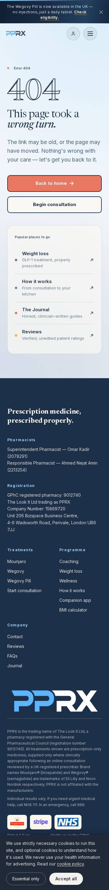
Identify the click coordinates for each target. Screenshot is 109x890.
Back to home (51, 183)
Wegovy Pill (19, 580)
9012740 (72, 495)
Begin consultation (54, 204)
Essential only (25, 878)
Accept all (66, 878)
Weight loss (70, 571)
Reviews (15, 646)
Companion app (75, 600)
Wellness (68, 580)
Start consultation (24, 590)
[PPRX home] (16, 33)
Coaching (68, 561)
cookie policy (70, 863)
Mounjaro (16, 561)
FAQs (12, 655)
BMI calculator (73, 609)
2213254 (17, 469)
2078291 (17, 456)
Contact (15, 636)
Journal (14, 665)
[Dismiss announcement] (101, 12)
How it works (72, 590)
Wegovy (15, 571)
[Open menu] (90, 33)
